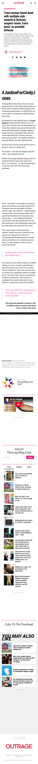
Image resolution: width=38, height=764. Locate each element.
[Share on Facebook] (13, 57)
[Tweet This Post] (17, 57)
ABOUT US (9, 755)
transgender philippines (26, 365)
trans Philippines (7, 363)
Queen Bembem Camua (20, 158)
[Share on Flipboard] (21, 57)
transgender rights (8, 367)
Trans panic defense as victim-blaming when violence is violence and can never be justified (20, 293)
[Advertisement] (19, 333)
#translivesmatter (18, 361)
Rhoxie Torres (22, 121)
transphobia (19, 367)
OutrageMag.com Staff (17, 51)
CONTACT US (19, 757)
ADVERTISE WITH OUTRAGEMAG (22, 755)
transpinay (27, 367)
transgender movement (10, 365)
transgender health (29, 363)
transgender (18, 363)
